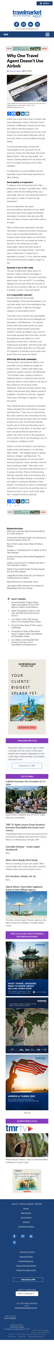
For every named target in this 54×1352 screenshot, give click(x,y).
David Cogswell (15, 71)
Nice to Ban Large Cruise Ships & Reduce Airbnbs (25, 545)
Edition (46, 3)
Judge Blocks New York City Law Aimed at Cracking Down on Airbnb (25, 576)
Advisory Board (26, 1217)
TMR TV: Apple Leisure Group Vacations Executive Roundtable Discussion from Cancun (25, 827)
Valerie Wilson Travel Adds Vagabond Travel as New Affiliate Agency (24, 888)
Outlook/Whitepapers (26, 1261)
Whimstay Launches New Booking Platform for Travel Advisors (26, 532)
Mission (26, 1208)
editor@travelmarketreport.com (26, 1308)
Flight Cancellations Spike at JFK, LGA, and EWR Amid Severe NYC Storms (25, 613)
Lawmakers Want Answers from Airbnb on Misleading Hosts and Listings (25, 586)
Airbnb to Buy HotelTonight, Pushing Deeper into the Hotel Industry (26, 570)
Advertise (26, 1222)
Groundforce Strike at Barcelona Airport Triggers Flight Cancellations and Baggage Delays (26, 633)
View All (27, 1113)
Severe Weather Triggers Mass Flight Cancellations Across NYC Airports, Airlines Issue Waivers (25, 604)
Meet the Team (26, 1213)
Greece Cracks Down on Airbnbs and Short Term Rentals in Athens (25, 564)
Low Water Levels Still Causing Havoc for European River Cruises (26, 620)
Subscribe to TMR (27, 766)
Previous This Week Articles (26, 1270)
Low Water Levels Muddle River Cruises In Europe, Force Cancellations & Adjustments (25, 642)
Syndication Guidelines (26, 1226)
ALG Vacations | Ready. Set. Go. (21, 876)
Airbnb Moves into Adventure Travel (22, 582)
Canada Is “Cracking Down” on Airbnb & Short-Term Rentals (27, 551)
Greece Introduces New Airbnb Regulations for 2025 (26, 557)
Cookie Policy (12, 1336)
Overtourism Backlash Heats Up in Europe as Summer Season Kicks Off (26, 538)
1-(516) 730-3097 (10, 1318)
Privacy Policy (22, 1336)
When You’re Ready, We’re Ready (22, 860)
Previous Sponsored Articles (26, 1266)
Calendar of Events (26, 1257)
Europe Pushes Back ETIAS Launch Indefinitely (26, 626)
